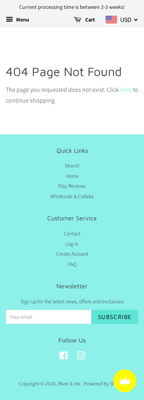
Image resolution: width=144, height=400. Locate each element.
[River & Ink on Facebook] (63, 357)
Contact (72, 233)
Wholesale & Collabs (72, 196)
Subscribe (115, 317)
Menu (22, 19)
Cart (89, 19)
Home (72, 175)
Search (72, 165)
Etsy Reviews (72, 185)
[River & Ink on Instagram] (81, 357)
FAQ (72, 264)
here (126, 90)
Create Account (72, 253)
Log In (72, 243)
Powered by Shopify (105, 383)
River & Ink (69, 383)
